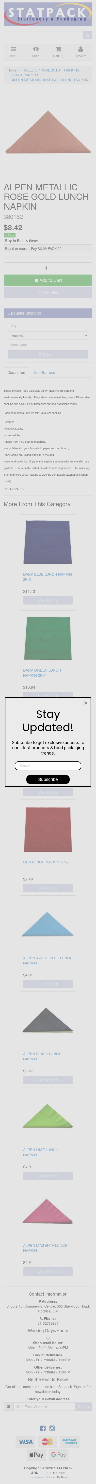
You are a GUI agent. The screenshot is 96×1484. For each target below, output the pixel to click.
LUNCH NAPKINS (25, 74)
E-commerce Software (43, 1477)
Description (16, 372)
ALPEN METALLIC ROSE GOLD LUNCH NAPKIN (50, 79)
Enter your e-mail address (48, 1398)
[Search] (87, 35)
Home (12, 70)
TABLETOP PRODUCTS (41, 70)
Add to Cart (50, 280)
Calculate (49, 354)
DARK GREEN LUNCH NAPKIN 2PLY (42, 672)
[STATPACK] (48, 12)
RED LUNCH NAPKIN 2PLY (46, 861)
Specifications (44, 372)
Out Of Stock (48, 696)
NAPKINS (71, 70)
